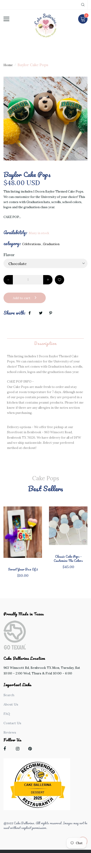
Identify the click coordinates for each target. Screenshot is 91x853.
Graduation (51, 244)
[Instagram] (19, 750)
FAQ (7, 714)
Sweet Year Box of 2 (23, 569)
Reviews (10, 732)
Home (8, 65)
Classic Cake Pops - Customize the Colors (68, 558)
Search (9, 695)
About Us (11, 704)
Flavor (9, 254)
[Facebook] (6, 750)
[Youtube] (31, 750)
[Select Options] (30, 536)
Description (45, 343)
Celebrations (31, 244)
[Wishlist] (59, 279)
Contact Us (12, 723)
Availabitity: (15, 232)
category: (12, 243)
